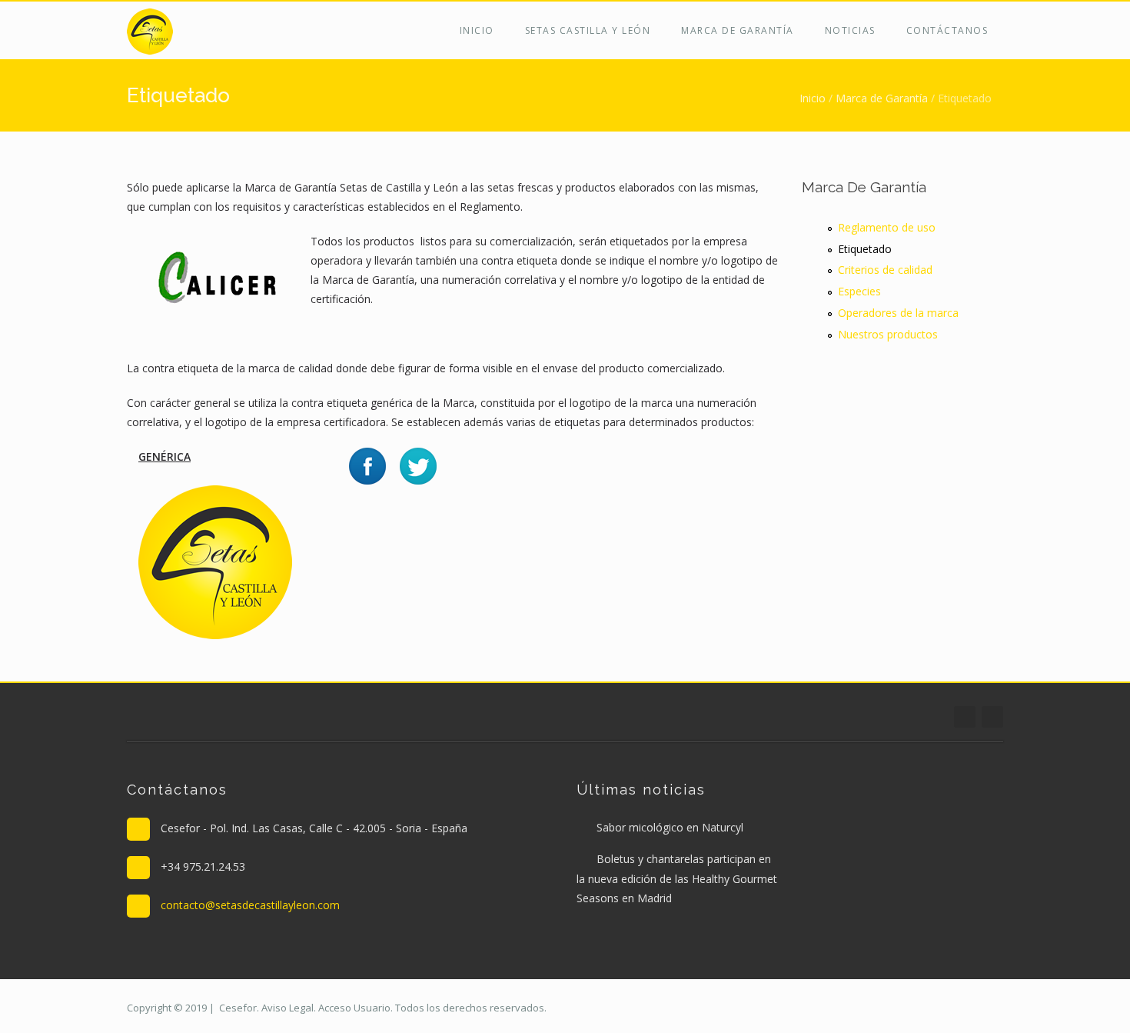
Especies (859, 291)
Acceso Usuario (354, 1008)
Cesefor (238, 1008)
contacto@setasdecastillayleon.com (250, 905)
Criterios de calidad (885, 269)
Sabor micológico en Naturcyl (670, 827)
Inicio (477, 30)
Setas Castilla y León (588, 30)
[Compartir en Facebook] (367, 465)
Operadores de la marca (898, 312)
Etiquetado (865, 249)
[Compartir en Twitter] (418, 465)
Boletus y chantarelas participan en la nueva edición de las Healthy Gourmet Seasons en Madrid (677, 878)
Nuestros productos (888, 334)
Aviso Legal (287, 1008)
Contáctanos (947, 30)
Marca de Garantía (737, 30)
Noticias (850, 30)
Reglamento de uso (887, 227)
